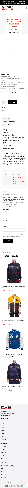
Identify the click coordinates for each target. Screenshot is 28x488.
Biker (2, 458)
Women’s (3, 452)
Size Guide (3, 471)
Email (5, 226)
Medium (15, 179)
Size (2, 96)
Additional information (9, 121)
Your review (6, 209)
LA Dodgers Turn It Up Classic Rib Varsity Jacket (13, 354)
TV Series (3, 446)
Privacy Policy (4, 477)
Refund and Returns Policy (7, 465)
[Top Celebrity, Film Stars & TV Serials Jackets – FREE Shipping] (8, 7)
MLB (8, 110)
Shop (15, 29)
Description (6, 118)
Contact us (3, 439)
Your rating (6, 206)
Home (10, 29)
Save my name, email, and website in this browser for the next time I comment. (13, 235)
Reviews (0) (6, 124)
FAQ (2, 474)
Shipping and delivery (6, 468)
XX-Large (19, 181)
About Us (3, 430)
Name (5, 220)
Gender (3, 92)
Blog (2, 436)
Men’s (2, 449)
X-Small (15, 177)
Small (19, 177)
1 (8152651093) (21, 1)
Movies (2, 455)
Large (19, 179)
